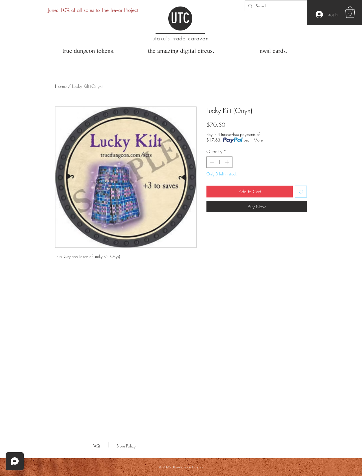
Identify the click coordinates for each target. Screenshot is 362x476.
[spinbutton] (219, 162)
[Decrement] (211, 162)
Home (60, 86)
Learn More (253, 140)
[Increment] (228, 162)
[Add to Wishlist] (301, 191)
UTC (180, 18)
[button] (350, 12)
